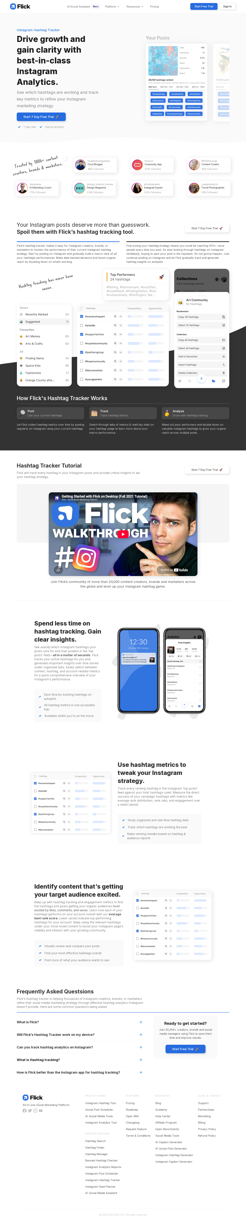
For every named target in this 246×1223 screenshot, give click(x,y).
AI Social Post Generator (171, 1148)
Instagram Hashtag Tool (100, 1103)
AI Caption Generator (169, 1142)
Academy (161, 1109)
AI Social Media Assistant (101, 1193)
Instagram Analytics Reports (103, 1167)
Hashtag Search (95, 1141)
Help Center (163, 1116)
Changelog (132, 1122)
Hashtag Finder (95, 1147)
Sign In (227, 6)
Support (203, 1103)
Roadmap (132, 1109)
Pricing (130, 1103)
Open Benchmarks (167, 1129)
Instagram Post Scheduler (101, 1173)
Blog (158, 1103)
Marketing (204, 1116)
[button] (112, 6)
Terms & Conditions (138, 1135)
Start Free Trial (204, 6)
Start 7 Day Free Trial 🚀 (41, 117)
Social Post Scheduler (99, 1109)
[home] (20, 6)
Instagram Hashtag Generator (174, 1155)
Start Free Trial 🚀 (185, 1049)
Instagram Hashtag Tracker (102, 1180)
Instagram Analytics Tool (101, 1122)
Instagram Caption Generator (173, 1161)
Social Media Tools (167, 1135)
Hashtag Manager (96, 1154)
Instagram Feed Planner (100, 1186)
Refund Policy (207, 1135)
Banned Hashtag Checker (101, 1160)
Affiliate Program (166, 1122)
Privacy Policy (207, 1129)
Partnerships (206, 1109)
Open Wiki (132, 1116)
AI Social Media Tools (99, 1116)
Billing (201, 1122)
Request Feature (136, 1129)
